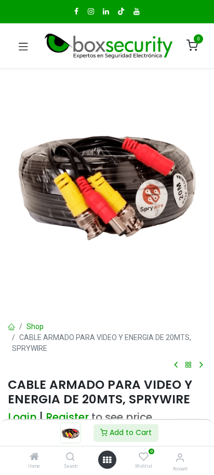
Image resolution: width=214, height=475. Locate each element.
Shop (35, 326)
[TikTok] (121, 11)
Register (67, 417)
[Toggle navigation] (23, 46)
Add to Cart (130, 432)
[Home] (34, 457)
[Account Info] (180, 458)
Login (22, 417)
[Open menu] (107, 460)
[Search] (70, 457)
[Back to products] (188, 365)
